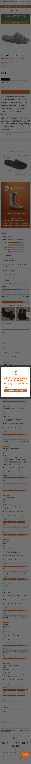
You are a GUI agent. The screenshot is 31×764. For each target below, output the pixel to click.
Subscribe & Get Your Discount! (15, 390)
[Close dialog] (29, 369)
